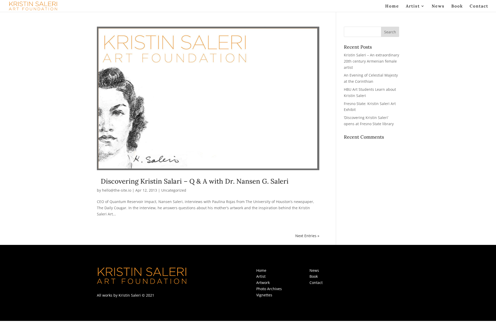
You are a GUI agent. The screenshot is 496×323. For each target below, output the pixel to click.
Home (392, 6)
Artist (413, 6)
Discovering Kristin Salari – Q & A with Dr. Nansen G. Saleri (195, 181)
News (438, 6)
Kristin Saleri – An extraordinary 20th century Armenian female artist (371, 61)
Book (457, 6)
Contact (479, 6)
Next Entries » (307, 235)
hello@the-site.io (116, 190)
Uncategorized (173, 190)
